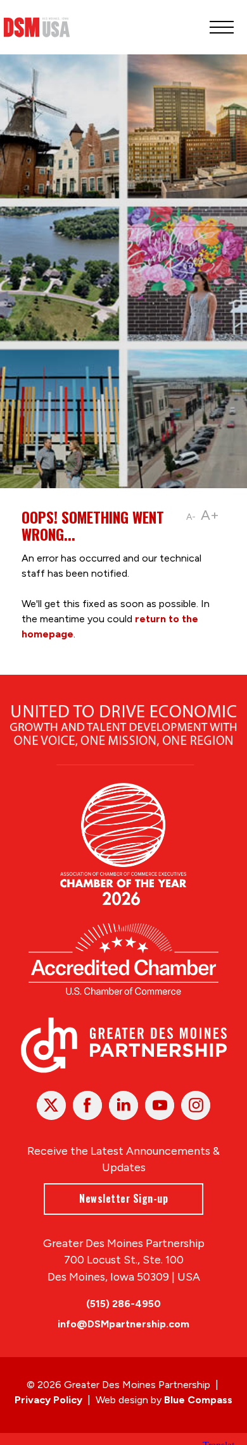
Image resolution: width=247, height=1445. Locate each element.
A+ (210, 515)
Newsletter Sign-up (123, 1198)
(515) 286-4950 (123, 1304)
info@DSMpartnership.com (123, 1324)
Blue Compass (198, 1400)
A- (191, 517)
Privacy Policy (48, 1400)
